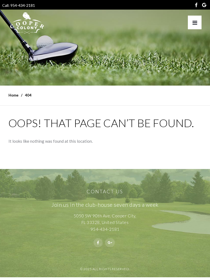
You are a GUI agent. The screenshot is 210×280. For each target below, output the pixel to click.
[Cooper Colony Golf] (26, 23)
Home (13, 95)
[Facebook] (196, 6)
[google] (204, 6)
